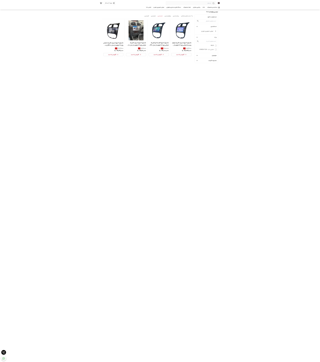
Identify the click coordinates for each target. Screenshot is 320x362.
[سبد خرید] (101, 3)
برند (215, 37)
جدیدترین (160, 16)
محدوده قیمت (212, 60)
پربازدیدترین (176, 16)
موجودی (214, 55)
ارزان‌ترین (153, 16)
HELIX (212, 45)
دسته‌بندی (214, 26)
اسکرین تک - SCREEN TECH (206, 49)
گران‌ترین (146, 16)
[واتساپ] (3, 358)
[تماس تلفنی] (3, 352)
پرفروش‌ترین (167, 16)
